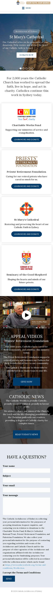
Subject (7, 475)
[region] (26, 42)
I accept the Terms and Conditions (21, 572)
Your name (9, 466)
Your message (10, 495)
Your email (9, 485)
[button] (20, 68)
